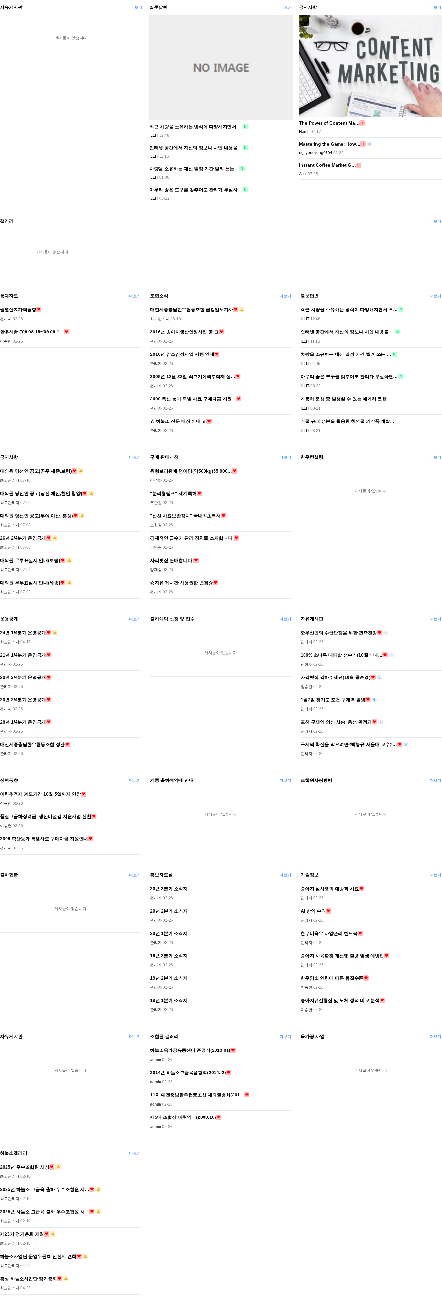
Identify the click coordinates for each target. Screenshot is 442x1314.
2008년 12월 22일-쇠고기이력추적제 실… (192, 376)
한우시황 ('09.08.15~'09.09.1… (32, 331)
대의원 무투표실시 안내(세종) (30, 582)
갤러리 (7, 221)
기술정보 (310, 874)
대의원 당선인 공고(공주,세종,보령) (36, 471)
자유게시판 (11, 7)
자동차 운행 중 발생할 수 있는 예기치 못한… (346, 398)
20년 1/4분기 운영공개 (23, 721)
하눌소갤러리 (13, 1153)
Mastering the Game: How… (329, 144)
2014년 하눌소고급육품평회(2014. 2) (188, 1072)
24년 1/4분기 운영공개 (23, 632)
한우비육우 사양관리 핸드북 (329, 933)
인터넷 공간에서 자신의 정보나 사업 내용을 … (347, 331)
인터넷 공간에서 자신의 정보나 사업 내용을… (195, 147)
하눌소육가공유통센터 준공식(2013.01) (190, 1050)
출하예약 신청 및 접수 (172, 618)
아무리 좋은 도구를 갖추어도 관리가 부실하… (195, 189)
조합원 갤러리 (164, 1036)
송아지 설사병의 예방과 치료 (330, 888)
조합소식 (159, 295)
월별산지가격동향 (18, 309)
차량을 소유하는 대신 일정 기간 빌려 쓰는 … (346, 354)
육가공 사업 (313, 1036)
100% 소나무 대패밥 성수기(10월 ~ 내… (341, 654)
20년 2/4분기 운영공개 (23, 699)
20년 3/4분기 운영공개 (23, 677)
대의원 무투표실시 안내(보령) (30, 560)
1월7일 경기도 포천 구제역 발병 (333, 699)
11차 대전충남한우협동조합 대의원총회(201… (197, 1094)
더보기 (136, 7)
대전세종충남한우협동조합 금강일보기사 (191, 309)
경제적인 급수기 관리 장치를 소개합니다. (192, 538)
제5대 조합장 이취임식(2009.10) (183, 1117)
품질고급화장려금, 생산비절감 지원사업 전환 (45, 816)
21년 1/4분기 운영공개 (23, 654)
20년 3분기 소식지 (169, 888)
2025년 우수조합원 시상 (24, 1167)
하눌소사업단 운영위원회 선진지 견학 (38, 1256)
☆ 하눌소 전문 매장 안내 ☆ (178, 421)
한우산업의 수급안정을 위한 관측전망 (339, 632)
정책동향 (9, 780)
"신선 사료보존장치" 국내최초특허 (185, 515)
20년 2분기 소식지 (169, 911)
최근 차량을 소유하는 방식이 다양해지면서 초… (349, 309)
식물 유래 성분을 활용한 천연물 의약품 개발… (347, 421)
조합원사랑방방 (316, 780)
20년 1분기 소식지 (169, 933)
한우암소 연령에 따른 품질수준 (332, 978)
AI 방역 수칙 (313, 911)
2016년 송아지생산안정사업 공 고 (184, 331)
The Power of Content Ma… (329, 123)
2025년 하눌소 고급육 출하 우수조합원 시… (44, 1189)
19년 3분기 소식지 (169, 955)
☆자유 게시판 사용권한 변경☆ (181, 582)
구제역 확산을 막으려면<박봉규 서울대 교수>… (349, 744)
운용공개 (9, 618)
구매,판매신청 (164, 457)
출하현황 (9, 874)
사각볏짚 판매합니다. (171, 560)
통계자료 (9, 295)
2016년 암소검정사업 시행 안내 (182, 354)
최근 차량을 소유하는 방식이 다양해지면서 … (195, 126)
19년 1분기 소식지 (169, 1000)
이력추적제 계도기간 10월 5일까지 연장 (40, 794)
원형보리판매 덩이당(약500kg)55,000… (191, 471)
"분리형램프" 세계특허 (173, 493)
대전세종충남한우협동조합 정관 (32, 744)
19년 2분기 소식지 (169, 978)
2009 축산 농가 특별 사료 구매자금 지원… (193, 398)
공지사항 (308, 7)
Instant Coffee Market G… (327, 165)
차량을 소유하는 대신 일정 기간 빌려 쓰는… (194, 168)
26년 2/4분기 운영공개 (23, 538)
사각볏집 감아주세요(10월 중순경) (335, 677)
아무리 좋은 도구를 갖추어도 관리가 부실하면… (349, 376)
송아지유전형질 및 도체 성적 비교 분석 (340, 1000)
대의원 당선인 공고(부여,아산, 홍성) (36, 515)
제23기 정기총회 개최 (22, 1234)
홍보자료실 (161, 874)
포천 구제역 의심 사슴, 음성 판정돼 (336, 721)
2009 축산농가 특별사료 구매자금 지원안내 (44, 838)
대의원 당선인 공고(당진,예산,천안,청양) (41, 493)
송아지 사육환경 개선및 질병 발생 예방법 (342, 955)
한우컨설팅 (312, 457)
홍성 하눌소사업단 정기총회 (28, 1278)
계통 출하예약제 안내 (171, 780)
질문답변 (158, 7)
